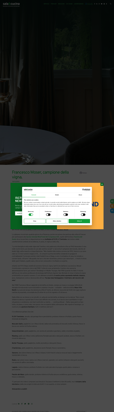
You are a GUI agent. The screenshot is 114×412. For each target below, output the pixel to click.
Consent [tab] (33, 195)
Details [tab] (57, 195)
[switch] (48, 214)
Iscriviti (20, 213)
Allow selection (57, 221)
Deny (34, 221)
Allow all (79, 221)
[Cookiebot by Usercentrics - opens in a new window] (83, 190)
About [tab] (80, 195)
